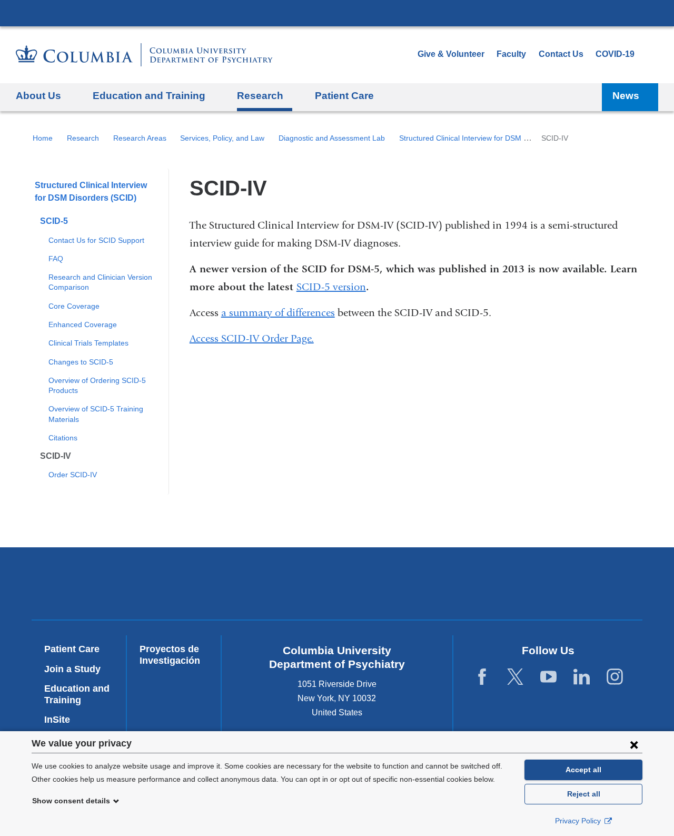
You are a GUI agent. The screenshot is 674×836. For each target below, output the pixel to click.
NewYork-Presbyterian (261, 586)
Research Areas (139, 138)
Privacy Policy (579, 821)
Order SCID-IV (72, 474)
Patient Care (344, 95)
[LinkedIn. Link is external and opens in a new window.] (581, 677)
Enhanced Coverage (82, 324)
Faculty (511, 54)
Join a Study (72, 669)
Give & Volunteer (451, 54)
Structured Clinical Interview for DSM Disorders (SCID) (489, 138)
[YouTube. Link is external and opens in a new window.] (548, 677)
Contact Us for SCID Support (96, 240)
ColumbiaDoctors (564, 583)
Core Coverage (74, 306)
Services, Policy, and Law (222, 138)
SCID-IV (55, 455)
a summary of (253, 313)
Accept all (583, 769)
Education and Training (77, 694)
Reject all (583, 794)
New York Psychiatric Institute (413, 585)
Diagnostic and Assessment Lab (332, 138)
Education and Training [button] (149, 95)
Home (43, 138)
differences (310, 313)
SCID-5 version (331, 287)
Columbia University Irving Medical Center (337, 12)
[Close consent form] (634, 744)
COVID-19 (615, 54)
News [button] (625, 95)
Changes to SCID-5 (80, 362)
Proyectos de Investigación (170, 655)
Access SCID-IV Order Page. (252, 338)
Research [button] (260, 95)
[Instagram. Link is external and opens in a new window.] (614, 677)
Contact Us (561, 54)
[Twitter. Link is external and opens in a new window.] (515, 677)
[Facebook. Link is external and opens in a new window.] (482, 677)
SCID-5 (54, 221)
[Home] (144, 54)
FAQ (55, 258)
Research (83, 138)
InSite (57, 719)
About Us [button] (38, 95)
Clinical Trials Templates (88, 343)
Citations (62, 438)
